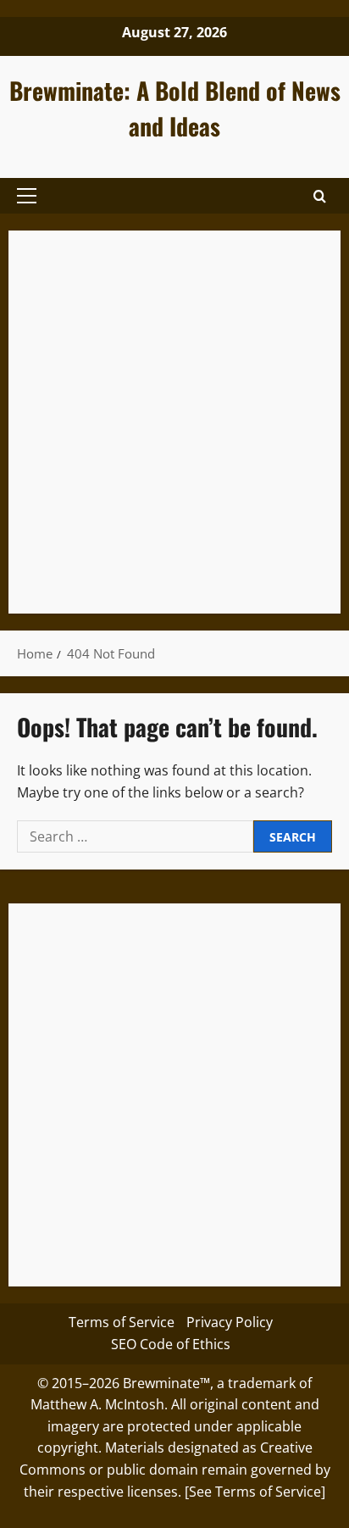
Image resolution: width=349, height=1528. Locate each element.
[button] (26, 196)
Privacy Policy (229, 1322)
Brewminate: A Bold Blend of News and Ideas (175, 108)
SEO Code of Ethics (170, 1344)
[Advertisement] (174, 422)
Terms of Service (121, 1322)
